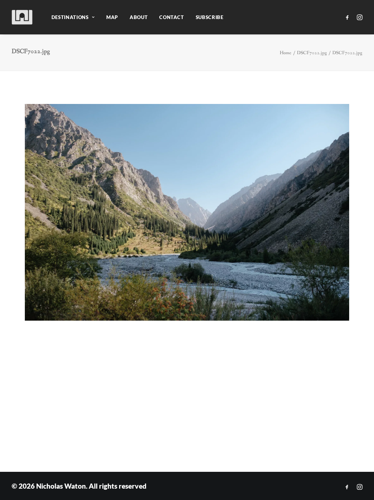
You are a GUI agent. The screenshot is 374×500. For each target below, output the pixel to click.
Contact (171, 17)
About (139, 17)
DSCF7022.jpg (312, 53)
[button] (348, 17)
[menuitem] (73, 17)
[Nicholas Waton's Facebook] (347, 487)
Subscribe (210, 17)
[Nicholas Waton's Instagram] (359, 487)
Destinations (70, 17)
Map (112, 17)
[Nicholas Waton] (22, 17)
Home (285, 53)
